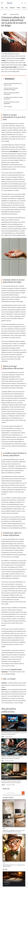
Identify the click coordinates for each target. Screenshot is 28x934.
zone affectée (14, 151)
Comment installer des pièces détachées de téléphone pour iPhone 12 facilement (12, 757)
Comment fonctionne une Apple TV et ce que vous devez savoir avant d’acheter (14, 733)
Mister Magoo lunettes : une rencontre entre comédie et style (14, 865)
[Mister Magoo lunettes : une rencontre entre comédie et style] (14, 847)
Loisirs (3, 784)
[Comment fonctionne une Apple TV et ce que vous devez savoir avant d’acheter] (14, 722)
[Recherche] (22, 3)
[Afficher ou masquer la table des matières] (19, 79)
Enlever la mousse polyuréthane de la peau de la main (13, 84)
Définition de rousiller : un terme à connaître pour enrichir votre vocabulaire (12, 881)
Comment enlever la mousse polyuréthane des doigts (11, 88)
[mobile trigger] (2, 3)
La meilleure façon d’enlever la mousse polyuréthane (13, 98)
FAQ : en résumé (8, 106)
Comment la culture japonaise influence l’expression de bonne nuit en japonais (11, 781)
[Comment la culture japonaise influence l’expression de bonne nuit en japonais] (14, 771)
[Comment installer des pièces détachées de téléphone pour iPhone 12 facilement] (14, 747)
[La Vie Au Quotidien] (10, 3)
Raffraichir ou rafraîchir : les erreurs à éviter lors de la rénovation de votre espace (14, 831)
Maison (4, 828)
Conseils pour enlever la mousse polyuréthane (11, 102)
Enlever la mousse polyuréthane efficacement (11, 93)
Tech (2, 736)
